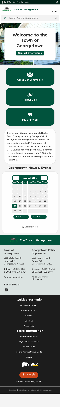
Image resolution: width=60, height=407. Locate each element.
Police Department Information (40, 278)
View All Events (38, 217)
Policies (28, 315)
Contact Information (30, 53)
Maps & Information (29, 336)
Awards (29, 357)
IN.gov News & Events (29, 341)
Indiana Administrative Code (29, 352)
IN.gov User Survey (29, 305)
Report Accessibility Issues (28, 381)
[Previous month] (16, 178)
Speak (28, 374)
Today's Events (21, 217)
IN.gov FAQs (29, 326)
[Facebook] (6, 290)
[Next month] (44, 178)
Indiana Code (29, 346)
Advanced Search (29, 310)
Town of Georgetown (26, 9)
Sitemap (29, 321)
